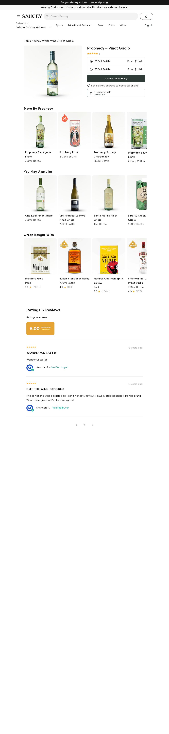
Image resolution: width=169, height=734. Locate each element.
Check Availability (116, 78)
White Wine (49, 40)
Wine (37, 40)
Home (27, 40)
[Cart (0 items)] (146, 16)
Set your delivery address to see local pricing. (84, 2)
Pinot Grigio (66, 40)
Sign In (149, 25)
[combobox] (93, 16)
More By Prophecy (38, 108)
